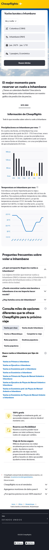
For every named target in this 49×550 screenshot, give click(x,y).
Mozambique (29, 504)
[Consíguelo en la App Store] (30, 543)
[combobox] (11, 21)
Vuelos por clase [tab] (11, 328)
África (20, 504)
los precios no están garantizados (22, 477)
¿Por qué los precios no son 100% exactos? (23, 494)
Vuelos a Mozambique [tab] (13, 334)
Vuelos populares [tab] (11, 346)
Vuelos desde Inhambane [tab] (32, 328)
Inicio (13, 504)
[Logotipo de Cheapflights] (9, 4)
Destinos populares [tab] (30, 340)
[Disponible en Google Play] (18, 543)
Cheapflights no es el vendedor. (18, 484)
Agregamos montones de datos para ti (21, 489)
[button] (24, 28)
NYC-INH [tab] (24, 105)
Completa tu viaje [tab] (34, 334)
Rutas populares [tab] (11, 340)
